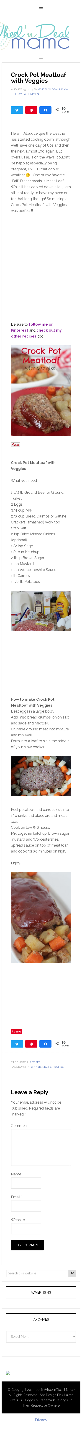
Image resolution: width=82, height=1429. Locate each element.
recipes (58, 1066)
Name (17, 1174)
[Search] (72, 1273)
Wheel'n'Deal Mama (58, 1389)
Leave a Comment (28, 94)
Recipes (35, 1062)
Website (18, 1220)
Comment (19, 1125)
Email (16, 1197)
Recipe (46, 1066)
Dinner (36, 1066)
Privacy (41, 1420)
